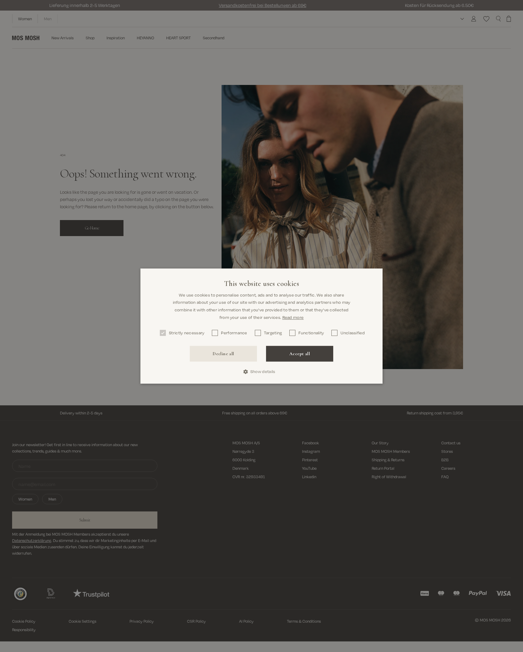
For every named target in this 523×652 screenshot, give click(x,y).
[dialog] (261, 326)
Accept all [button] (299, 353)
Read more (293, 317)
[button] (261, 371)
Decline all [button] (223, 353)
